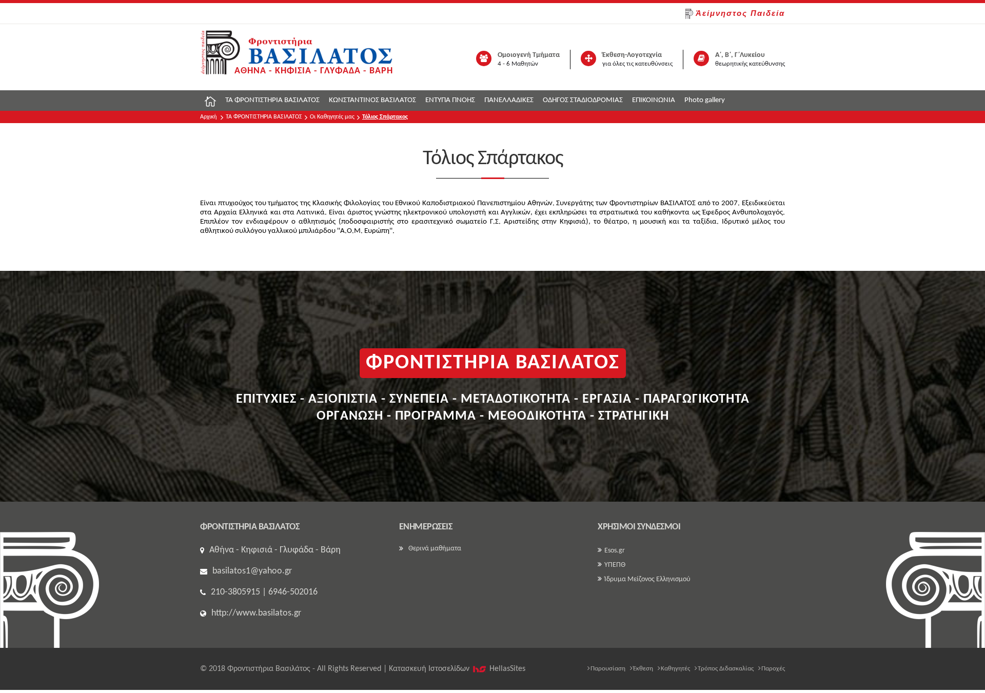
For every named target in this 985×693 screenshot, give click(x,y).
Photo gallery (704, 100)
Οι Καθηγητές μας (332, 117)
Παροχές (773, 668)
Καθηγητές (675, 668)
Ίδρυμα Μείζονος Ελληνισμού (647, 579)
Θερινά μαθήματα (434, 548)
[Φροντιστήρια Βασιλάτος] (296, 57)
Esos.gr (614, 551)
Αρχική (208, 117)
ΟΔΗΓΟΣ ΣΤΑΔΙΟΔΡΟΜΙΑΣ (583, 100)
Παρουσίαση (607, 668)
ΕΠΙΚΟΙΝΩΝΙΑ (653, 100)
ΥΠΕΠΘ (614, 565)
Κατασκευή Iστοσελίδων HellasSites (457, 669)
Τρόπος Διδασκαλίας (726, 668)
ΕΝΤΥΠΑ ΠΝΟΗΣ (450, 100)
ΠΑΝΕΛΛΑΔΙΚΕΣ (509, 100)
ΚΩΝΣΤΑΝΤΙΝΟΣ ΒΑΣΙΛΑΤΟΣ (372, 100)
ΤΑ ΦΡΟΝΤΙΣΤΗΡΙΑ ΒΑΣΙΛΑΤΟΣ (272, 100)
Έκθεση (643, 668)
